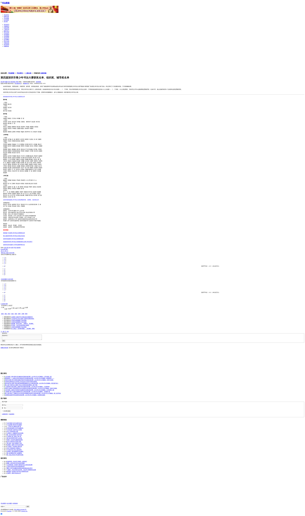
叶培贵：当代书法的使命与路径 (20, 325)
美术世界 (6, 44)
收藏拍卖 (6, 46)
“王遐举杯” (47, 386)
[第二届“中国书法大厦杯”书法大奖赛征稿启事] (17, 385)
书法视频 (6, 18)
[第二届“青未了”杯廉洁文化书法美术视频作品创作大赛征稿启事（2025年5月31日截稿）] (29, 393)
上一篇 (2, 331)
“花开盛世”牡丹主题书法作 (14, 423)
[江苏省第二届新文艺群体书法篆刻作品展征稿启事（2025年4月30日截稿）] (25, 390)
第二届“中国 (34, 385)
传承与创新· (50, 380)
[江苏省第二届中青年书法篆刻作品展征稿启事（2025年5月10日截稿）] (24, 376)
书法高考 (6, 38)
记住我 (5, 411)
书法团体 (6, 34)
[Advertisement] (152, 59)
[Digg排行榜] (4, 249)
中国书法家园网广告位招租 (19, 320)
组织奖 (19, 247)
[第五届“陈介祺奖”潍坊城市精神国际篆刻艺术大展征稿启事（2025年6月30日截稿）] (27, 383)
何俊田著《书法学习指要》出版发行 (17, 461)
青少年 (9, 247)
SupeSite (9, 511)
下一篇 (7, 331)
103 (6, 251)
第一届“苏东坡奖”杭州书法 (14, 434)
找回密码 (11, 414)
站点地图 (9, 503)
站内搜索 (6, 20)
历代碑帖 (6, 39)
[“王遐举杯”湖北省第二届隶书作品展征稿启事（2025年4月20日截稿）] (24, 386)
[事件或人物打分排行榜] (7, 253)
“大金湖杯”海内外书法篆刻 (14, 424)
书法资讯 (6, 15)
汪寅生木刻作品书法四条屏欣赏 (16, 466)
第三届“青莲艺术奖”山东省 (14, 438)
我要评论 (26, 83)
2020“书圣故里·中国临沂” (14, 448)
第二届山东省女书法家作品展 (15, 454)
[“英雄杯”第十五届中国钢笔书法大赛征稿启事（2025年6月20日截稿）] (24, 391)
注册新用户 (5, 414)
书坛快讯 (6, 24)
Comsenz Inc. (24, 511)
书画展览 (6, 26)
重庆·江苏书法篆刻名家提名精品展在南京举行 (20, 468)
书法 (15, 247)
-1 (4, 263)
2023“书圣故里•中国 (12, 431)
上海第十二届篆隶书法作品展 (15, 433)
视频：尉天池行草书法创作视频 (16, 463)
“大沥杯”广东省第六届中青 (14, 446)
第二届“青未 (57, 393)
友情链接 (15, 503)
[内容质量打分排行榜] (7, 279)
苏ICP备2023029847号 (20, 509)
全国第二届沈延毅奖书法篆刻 (15, 451)
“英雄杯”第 (47, 391)
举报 (17, 81)
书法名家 (6, 33)
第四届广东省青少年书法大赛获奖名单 (17, 471)
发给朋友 (13, 81)
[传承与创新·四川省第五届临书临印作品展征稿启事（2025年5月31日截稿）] (25, 380)
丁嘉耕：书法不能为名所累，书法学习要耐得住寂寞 (21, 469)
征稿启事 (6, 28)
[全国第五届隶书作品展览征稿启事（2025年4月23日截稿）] (20, 395)
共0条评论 (18, 83)
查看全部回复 (4, 347)
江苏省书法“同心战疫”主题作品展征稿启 (22, 318)
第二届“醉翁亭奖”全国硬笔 (14, 453)
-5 (4, 257)
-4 (4, 259)
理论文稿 (6, 41)
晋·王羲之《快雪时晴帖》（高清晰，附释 (23, 328)
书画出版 (6, 43)
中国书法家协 (33, 381)
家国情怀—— (50, 378)
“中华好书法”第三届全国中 (14, 449)
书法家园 (11, 73)
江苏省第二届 (48, 376)
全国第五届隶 (41, 395)
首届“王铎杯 (53, 388)
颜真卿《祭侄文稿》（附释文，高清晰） (22, 323)
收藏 (6, 81)
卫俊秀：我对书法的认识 (14, 473)
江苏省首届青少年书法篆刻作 (15, 428)
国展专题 (6, 16)
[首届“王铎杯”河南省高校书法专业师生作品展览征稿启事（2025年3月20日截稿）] (27, 388)
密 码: (4, 408)
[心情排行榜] (4, 304)
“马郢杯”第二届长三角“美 (14, 436)
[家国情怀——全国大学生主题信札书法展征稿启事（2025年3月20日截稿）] (25, 378)
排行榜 (6, 21)
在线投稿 (43, 73)
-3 (4, 260)
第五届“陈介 (55, 383)
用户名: (4, 405)
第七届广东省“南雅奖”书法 (14, 443)
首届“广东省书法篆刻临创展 (15, 439)
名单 (5, 247)
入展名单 (6, 29)
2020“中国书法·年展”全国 (14, 441)
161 (2, 251)
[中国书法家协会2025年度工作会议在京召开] (16, 381)
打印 (9, 81)
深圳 (12, 247)
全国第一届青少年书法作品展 (15, 444)
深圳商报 (38, 81)
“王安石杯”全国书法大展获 (14, 429)
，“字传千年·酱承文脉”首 (14, 426)
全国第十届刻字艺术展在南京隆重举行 (22, 317)
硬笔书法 (6, 31)
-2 (4, 262)
